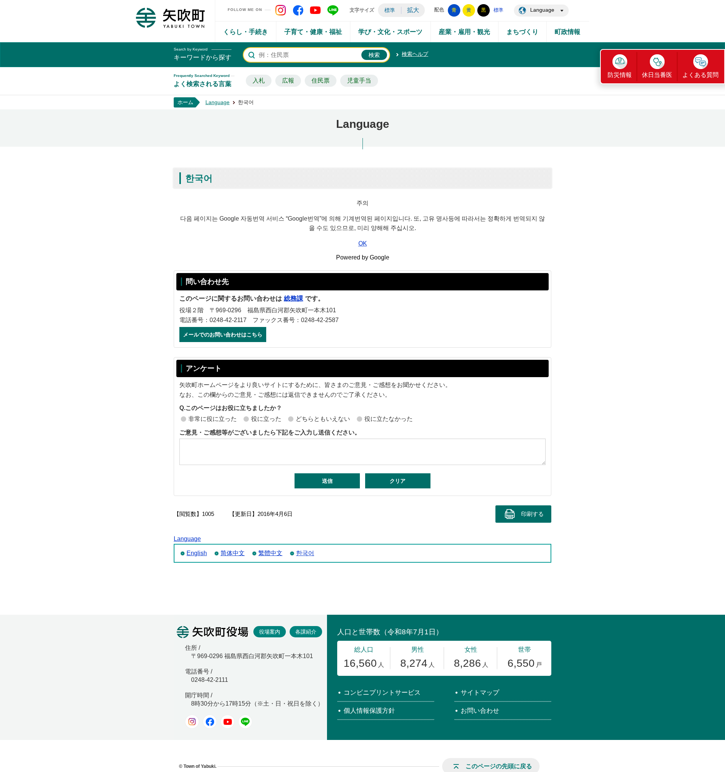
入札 (259, 80)
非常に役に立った (212, 419)
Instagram (192, 722)
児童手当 (359, 80)
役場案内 (269, 632)
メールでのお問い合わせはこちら (222, 335)
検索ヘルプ (415, 54)
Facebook (210, 722)
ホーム (185, 102)
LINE (245, 722)
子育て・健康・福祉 (313, 31)
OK (362, 243)
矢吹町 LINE (332, 10)
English (197, 553)
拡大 (413, 10)
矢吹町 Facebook (297, 10)
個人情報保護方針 (369, 710)
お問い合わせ (480, 710)
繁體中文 (270, 553)
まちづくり (522, 31)
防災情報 (620, 75)
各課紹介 (305, 632)
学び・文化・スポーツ (390, 31)
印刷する (532, 514)
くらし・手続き (245, 31)
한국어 (305, 553)
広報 (288, 80)
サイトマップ (480, 692)
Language (542, 10)
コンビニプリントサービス (382, 692)
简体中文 (233, 553)
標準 (389, 10)
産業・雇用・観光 (464, 31)
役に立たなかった (388, 419)
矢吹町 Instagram (280, 10)
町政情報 (567, 31)
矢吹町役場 (212, 632)
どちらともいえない (323, 419)
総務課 (293, 298)
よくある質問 (700, 75)
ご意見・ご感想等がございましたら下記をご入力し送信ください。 (270, 432)
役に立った (266, 419)
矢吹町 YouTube (315, 10)
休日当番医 (657, 75)
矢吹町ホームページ (170, 18)
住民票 (321, 80)
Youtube (227, 722)
